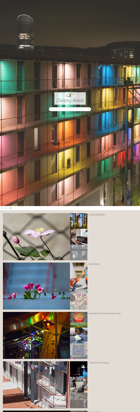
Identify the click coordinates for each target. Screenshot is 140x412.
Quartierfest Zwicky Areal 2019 (105, 313)
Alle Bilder (94, 264)
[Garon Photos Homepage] (70, 95)
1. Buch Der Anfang (98, 362)
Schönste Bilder (97, 214)
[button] (137, 409)
